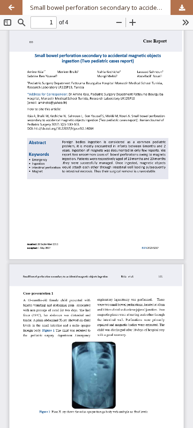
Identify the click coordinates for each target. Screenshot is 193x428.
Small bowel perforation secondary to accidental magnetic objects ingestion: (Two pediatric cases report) (111, 7)
